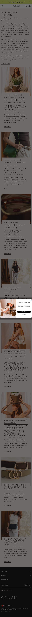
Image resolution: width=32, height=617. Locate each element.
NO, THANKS (24, 314)
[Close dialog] (31, 300)
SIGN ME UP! (23, 311)
